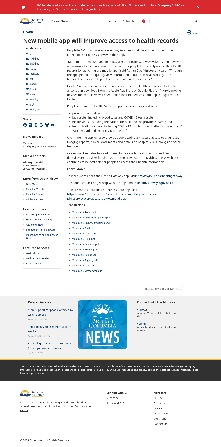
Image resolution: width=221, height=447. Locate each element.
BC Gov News (59, 21)
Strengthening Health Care (40, 229)
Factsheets (32, 183)
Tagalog (34, 99)
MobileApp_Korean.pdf (84, 249)
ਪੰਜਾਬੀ (33, 94)
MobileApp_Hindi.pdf (83, 238)
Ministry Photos (34, 194)
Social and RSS (115, 403)
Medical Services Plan (38, 258)
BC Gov (158, 398)
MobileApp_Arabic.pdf (84, 212)
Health (28, 32)
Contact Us (160, 424)
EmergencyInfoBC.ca (170, 5)
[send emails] (52, 125)
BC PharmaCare (34, 263)
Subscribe (129, 21)
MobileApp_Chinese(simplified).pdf (91, 217)
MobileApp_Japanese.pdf (85, 244)
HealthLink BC (33, 253)
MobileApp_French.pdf (84, 233)
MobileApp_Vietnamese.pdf (87, 270)
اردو (32, 104)
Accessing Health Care (38, 214)
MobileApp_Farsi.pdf (83, 228)
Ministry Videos (34, 199)
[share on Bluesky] (46, 125)
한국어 (33, 89)
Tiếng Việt (35, 109)
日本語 (33, 83)
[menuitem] (126, 398)
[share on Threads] (41, 125)
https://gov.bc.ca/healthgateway (160, 176)
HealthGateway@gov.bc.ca (155, 183)
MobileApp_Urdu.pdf (83, 265)
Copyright (160, 418)
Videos (143, 324)
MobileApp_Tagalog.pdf (85, 260)
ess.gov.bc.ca (92, 9)
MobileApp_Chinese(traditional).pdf (91, 222)
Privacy (158, 408)
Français (34, 73)
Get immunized (34, 224)
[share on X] (30, 125)
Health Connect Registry (39, 219)
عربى (32, 53)
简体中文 (34, 58)
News (110, 21)
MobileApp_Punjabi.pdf (84, 254)
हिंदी (31, 78)
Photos (143, 309)
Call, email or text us (57, 406)
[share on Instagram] (35, 125)
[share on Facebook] (24, 125)
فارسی (33, 68)
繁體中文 (34, 63)
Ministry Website (35, 189)
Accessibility (161, 413)
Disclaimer (160, 403)
